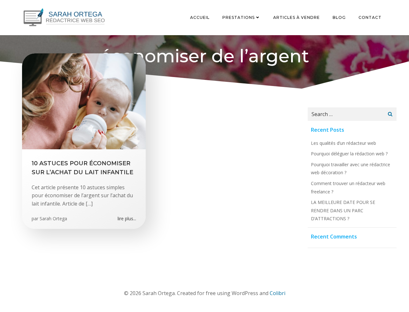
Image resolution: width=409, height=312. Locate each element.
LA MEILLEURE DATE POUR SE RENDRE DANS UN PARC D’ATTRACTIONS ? (343, 210)
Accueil (200, 17)
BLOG (339, 17)
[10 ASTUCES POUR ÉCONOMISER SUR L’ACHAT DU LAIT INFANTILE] (84, 100)
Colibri (277, 293)
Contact (370, 17)
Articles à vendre (296, 17)
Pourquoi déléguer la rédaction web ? (349, 154)
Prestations (238, 17)
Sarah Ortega (53, 218)
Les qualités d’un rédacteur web (343, 143)
